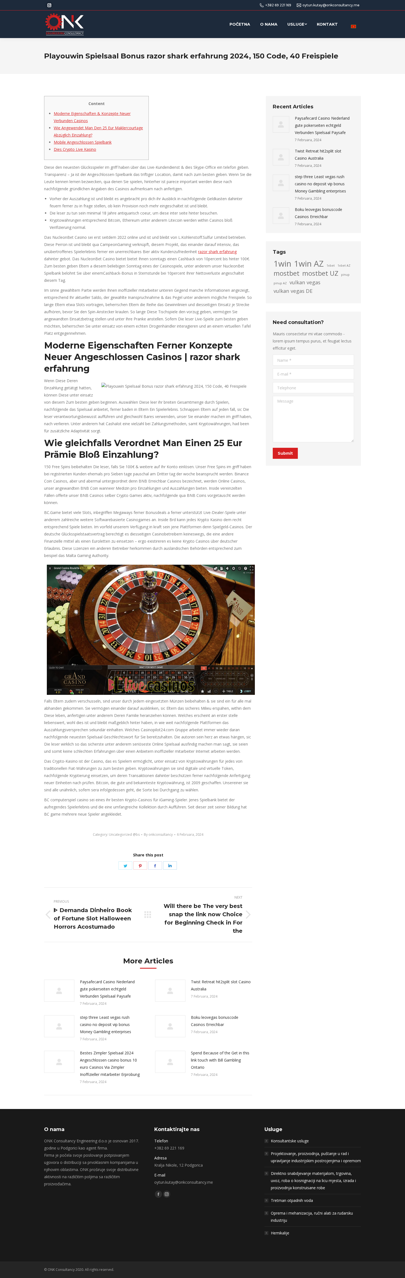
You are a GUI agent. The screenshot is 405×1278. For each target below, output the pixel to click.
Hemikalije (280, 1233)
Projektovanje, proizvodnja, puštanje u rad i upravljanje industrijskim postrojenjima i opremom (316, 1157)
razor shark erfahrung (217, 251)
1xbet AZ (343, 265)
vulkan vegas (305, 282)
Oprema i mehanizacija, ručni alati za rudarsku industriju (312, 1216)
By (158, 834)
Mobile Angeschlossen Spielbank (83, 142)
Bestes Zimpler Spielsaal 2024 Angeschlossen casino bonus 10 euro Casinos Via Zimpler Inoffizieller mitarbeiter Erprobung (110, 1063)
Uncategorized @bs (124, 834)
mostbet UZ (320, 273)
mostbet (286, 273)
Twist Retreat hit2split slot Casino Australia (221, 985)
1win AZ (309, 263)
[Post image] (59, 991)
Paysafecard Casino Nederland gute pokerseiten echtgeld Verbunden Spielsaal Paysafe (107, 989)
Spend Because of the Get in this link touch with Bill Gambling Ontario (220, 1060)
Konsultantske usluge (290, 1140)
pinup (345, 275)
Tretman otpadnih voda (292, 1200)
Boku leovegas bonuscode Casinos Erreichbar (214, 1021)
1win (282, 263)
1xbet (330, 265)
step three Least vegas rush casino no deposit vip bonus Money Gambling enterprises (105, 1024)
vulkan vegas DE (293, 290)
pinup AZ (280, 283)
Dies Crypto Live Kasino (75, 149)
